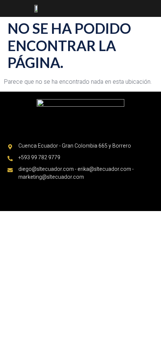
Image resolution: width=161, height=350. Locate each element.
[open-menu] (153, 9)
